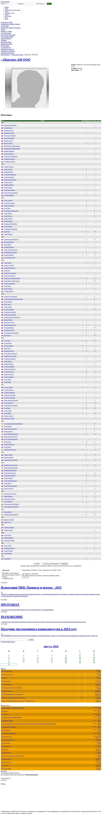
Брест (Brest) (7, 208)
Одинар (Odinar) (8, 187)
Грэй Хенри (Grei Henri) (10, 273)
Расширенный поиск (8, 642)
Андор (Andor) (8, 343)
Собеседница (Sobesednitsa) (11, 192)
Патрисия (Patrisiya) (9, 444)
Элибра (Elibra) (8, 553)
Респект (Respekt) (8, 478)
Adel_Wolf (98, 737)
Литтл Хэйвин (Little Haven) (11, 434)
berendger (98, 714)
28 (66, 662)
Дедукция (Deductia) (9, 177)
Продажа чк (4, 677)
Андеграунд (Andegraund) (10, 296)
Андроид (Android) (9, 265)
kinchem (99, 740)
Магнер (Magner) (8, 182)
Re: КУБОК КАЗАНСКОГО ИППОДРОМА (11, 717)
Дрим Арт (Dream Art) (9, 275)
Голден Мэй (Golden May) (10, 353)
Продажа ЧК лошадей (6, 671)
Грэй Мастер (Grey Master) (10, 465)
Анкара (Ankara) (8, 128)
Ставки (6, 11)
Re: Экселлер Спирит (6, 759)
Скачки (9, 31)
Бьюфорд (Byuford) (9, 519)
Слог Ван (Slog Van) (9, 330)
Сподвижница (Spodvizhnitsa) (11, 333)
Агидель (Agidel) (8, 387)
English (10, 37)
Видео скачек (8, 16)
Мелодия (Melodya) (9, 255)
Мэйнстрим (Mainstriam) (10, 470)
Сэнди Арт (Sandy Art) (9, 257)
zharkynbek (5, 570)
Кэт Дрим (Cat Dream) (9, 397)
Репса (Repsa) (7, 447)
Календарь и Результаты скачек (12, 10)
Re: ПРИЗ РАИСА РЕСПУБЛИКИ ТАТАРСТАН (12, 707)
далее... (3, 784)
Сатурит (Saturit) (8, 226)
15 (80, 658)
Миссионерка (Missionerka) (11, 468)
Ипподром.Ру (5, 54)
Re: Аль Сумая (4, 765)
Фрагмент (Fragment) (9, 540)
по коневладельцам (7, 53)
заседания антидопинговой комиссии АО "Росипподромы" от (27, 610)
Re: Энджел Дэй (5, 714)
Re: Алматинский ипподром (8, 739)
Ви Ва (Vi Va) (7, 522)
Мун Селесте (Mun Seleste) (11, 439)
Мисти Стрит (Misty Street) (11, 436)
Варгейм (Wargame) (9, 247)
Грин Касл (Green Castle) (10, 356)
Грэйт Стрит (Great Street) (10, 429)
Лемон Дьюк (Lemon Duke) (11, 460)
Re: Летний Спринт (5, 743)
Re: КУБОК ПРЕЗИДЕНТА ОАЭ (9, 727)
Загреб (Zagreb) (8, 361)
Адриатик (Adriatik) (9, 527)
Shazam (99, 688)
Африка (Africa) (8, 169)
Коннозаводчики (6, 44)
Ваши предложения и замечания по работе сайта (13, 697)
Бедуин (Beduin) (8, 301)
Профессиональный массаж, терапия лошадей (12, 694)
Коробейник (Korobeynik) (10, 252)
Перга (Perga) (7, 286)
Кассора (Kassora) (8, 431)
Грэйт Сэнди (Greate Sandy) (11, 250)
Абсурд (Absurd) (8, 200)
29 (80, 662)
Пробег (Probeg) (8, 288)
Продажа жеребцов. (6, 684)
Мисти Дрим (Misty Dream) (11, 400)
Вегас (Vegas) (7, 304)
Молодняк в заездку (6, 681)
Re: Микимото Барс (6, 762)
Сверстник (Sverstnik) (9, 190)
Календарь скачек (7, 28)
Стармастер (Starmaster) (10, 449)
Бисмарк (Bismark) (8, 390)
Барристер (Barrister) (9, 205)
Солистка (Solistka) (9, 377)
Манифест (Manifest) (9, 151)
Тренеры (4, 40)
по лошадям (5, 47)
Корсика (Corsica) (8, 141)
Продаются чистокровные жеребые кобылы (11, 687)
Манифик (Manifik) (9, 185)
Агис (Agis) (7, 340)
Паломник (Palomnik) (9, 283)
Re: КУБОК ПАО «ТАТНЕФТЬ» (8, 733)
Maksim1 (98, 685)
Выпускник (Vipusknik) (10, 135)
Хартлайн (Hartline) (9, 195)
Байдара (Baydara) (8, 172)
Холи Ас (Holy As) (8, 488)
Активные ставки (7, 22)
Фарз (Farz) (7, 231)
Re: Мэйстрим (4, 749)
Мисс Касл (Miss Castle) (10, 325)
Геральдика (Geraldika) (9, 395)
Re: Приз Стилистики (6, 736)
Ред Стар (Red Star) (9, 372)
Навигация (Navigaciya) (10, 473)
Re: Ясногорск (4, 711)
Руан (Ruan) (7, 408)
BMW (99, 718)
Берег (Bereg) (7, 348)
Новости (4, 31)
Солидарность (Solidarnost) (11, 156)
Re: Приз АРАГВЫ (5, 730)
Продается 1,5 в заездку (7, 674)
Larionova (98, 766)
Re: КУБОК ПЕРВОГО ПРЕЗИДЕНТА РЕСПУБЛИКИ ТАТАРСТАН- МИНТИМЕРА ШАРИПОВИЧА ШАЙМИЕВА (28, 723)
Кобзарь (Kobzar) (8, 218)
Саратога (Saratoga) (9, 374)
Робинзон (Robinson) (9, 548)
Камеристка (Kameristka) (10, 179)
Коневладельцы (6, 42)
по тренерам (10, 51)
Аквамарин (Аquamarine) (10, 125)
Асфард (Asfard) (8, 455)
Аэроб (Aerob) (7, 535)
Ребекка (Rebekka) (8, 538)
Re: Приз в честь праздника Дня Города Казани (12, 755)
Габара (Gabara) (8, 307)
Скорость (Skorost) (8, 154)
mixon (99, 730)
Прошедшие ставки (7, 24)
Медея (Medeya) (8, 501)
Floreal (99, 762)
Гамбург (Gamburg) (9, 309)
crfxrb (99, 675)
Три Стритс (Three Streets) (10, 486)
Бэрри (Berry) (7, 558)
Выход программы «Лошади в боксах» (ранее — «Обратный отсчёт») (18, 700)
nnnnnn (99, 681)
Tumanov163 (97, 691)
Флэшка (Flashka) (8, 551)
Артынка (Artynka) (9, 130)
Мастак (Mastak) (8, 221)
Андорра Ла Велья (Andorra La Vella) (13, 299)
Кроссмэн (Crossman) (9, 499)
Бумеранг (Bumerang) (9, 392)
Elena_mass (98, 694)
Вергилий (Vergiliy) (9, 351)
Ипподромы (5, 46)
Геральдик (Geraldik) (9, 138)
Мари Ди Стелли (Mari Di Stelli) (12, 278)
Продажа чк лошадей (6, 691)
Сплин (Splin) (7, 382)
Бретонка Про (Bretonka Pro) (11, 239)
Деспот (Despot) (8, 216)
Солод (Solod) (7, 379)
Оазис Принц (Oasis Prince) (11, 405)
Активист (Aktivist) (9, 166)
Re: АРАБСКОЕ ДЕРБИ (6, 720)
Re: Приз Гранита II (6, 752)
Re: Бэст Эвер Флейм (6, 768)
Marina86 (98, 701)
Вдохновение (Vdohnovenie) (11, 211)
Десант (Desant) (8, 213)
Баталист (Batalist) (8, 346)
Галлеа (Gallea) (8, 426)
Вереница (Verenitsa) (9, 133)
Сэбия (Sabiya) (7, 483)
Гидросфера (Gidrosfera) (10, 174)
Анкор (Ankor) (7, 545)
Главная (7, 7)
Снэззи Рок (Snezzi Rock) (10, 481)
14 (66, 658)
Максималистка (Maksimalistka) (12, 146)
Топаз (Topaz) (7, 335)
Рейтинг (7, 14)
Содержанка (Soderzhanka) (10, 229)
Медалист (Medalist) (9, 366)
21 (66, 660)
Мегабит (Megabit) (8, 364)
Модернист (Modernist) (10, 369)
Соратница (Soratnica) (9, 159)
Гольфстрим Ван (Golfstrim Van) (12, 317)
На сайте (4, 771)
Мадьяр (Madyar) (8, 143)
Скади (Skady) (7, 413)
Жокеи (9, 38)
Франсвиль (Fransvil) (9, 418)
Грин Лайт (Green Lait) (9, 268)
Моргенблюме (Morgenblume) (11, 504)
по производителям (6, 48)
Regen (99, 708)
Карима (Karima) (8, 496)
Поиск (6, 19)
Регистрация (5, 1)
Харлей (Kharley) (8, 234)
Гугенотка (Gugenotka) (9, 359)
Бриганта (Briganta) (9, 242)
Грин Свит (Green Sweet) (10, 493)
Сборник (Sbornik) (8, 291)
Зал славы (12, 35)
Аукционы (4, 37)
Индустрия (4, 35)
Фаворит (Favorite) (8, 416)
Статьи (6, 8)
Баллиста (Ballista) (8, 457)
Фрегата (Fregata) (8, 530)
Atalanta (99, 698)
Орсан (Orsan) (7, 442)
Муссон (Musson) (8, 403)
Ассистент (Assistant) (9, 203)
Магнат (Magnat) (8, 320)
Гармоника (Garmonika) (10, 312)
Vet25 (99, 671)
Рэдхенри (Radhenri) (9, 327)
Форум (6, 17)
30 (94, 662)
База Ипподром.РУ (9, 13)
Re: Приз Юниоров (5, 746)
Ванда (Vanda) (7, 244)
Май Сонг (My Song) (9, 322)
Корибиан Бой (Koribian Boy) (11, 514)
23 (94, 660)
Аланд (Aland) (7, 263)
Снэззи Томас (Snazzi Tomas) (11, 506)
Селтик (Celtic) (7, 410)
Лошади (3, 38)
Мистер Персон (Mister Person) (12, 281)
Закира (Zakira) (8, 512)
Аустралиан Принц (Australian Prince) (13, 423)
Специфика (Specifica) (9, 161)
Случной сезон (6, 33)
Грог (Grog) (7, 270)
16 (94, 658)
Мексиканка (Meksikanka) (10, 224)
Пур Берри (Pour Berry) (10, 475)
